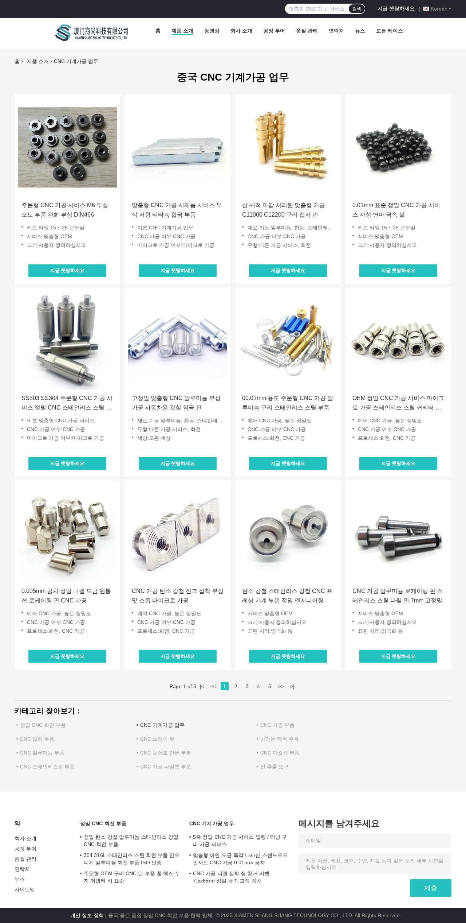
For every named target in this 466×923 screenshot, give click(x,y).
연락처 (336, 31)
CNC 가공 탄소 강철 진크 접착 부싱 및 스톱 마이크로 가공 (178, 596)
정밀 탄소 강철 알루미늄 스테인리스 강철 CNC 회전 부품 (131, 840)
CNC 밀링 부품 (37, 739)
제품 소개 (182, 31)
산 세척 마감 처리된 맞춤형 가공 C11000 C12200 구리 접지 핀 (283, 210)
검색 (356, 8)
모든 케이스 (389, 31)
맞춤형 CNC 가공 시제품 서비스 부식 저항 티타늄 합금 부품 (177, 210)
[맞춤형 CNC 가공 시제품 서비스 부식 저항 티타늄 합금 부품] (177, 147)
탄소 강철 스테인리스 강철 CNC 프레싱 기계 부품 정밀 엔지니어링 (287, 596)
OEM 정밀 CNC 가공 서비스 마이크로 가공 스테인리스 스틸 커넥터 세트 (398, 403)
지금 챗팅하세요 (396, 8)
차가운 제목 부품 (279, 739)
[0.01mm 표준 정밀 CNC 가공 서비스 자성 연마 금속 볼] (398, 147)
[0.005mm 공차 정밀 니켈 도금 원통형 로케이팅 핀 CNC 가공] (67, 533)
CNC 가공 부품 (277, 725)
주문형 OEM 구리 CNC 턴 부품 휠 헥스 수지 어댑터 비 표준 (132, 877)
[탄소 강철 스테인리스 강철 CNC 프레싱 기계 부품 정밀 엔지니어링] (287, 533)
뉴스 (360, 31)
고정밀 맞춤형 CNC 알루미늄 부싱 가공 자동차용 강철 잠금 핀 (176, 403)
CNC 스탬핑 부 (157, 739)
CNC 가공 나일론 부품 (165, 766)
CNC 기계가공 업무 (162, 725)
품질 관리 (307, 31)
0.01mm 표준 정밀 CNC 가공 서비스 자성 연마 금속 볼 (396, 210)
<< (213, 686)
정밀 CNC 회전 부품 (43, 725)
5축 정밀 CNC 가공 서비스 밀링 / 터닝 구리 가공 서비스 (240, 840)
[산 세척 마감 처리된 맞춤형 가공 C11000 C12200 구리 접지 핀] (287, 147)
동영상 (212, 31)
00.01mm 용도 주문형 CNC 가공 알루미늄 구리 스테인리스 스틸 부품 (287, 403)
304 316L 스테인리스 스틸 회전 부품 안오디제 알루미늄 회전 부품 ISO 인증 (132, 858)
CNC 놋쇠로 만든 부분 (165, 753)
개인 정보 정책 (87, 915)
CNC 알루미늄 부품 (42, 753)
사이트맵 (25, 889)
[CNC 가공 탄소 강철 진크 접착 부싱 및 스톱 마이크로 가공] (177, 533)
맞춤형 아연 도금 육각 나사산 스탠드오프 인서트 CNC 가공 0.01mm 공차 (240, 858)
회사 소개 (241, 31)
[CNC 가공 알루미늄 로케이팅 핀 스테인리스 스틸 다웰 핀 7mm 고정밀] (398, 533)
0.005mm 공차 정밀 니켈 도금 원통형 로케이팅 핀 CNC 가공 (66, 596)
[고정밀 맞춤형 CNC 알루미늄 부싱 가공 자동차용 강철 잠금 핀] (177, 340)
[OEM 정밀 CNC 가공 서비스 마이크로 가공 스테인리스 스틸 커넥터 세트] (398, 340)
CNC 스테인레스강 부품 (47, 766)
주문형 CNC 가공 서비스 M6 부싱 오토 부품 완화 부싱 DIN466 (64, 210)
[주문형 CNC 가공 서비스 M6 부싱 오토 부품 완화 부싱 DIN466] (67, 147)
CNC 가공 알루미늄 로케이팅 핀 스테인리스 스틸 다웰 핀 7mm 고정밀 (397, 596)
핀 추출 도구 (274, 766)
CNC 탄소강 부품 (280, 753)
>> (281, 686)
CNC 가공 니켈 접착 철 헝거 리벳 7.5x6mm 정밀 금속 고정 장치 (231, 877)
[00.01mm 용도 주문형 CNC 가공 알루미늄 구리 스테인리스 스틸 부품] (287, 340)
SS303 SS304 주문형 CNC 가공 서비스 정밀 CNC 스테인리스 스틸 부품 (66, 403)
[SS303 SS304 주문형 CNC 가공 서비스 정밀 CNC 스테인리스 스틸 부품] (67, 340)
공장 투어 (274, 31)
